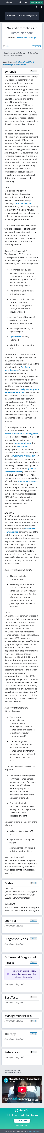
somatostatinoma (23, 443)
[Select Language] (21, 2)
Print (7, 46)
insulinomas (22, 446)
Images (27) (36, 46)
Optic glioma (15, 336)
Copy (34, 71)
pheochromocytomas (15, 433)
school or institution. (33, 1131)
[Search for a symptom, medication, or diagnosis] (36, 7)
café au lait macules (22, 203)
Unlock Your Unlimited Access (22, 1115)
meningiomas (32, 433)
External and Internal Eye (26, 37)
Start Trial (22, 1121)
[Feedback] (26, 2)
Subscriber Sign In (36, 2)
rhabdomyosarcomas (27, 481)
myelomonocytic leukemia (24, 455)
